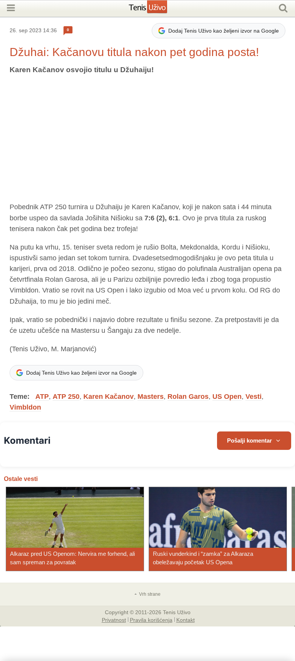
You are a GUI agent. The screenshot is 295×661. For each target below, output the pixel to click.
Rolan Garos (188, 396)
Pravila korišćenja (151, 619)
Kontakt (185, 619)
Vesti (253, 396)
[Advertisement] (147, 138)
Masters (151, 396)
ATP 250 (66, 396)
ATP (42, 396)
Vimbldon (25, 407)
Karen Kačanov (108, 396)
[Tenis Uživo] (156, 9)
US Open (227, 396)
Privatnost (114, 619)
